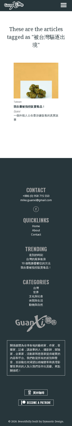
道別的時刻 (36, 255)
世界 (36, 292)
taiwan (18, 101)
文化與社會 (36, 296)
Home (36, 226)
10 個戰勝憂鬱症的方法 (36, 263)
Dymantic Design (53, 421)
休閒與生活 (36, 300)
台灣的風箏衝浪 (36, 259)
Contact (36, 234)
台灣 (36, 288)
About (36, 230)
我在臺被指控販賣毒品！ (29, 106)
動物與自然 (36, 305)
